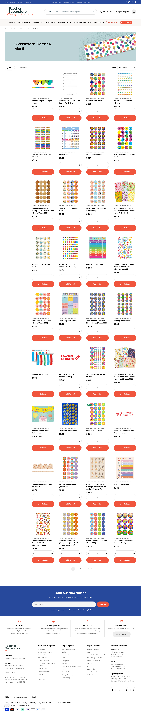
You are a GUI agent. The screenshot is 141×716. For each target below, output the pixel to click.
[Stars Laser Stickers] (97, 138)
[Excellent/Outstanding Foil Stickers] (43, 138)
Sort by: (114, 68)
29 (88, 569)
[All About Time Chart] (125, 468)
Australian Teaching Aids (40, 98)
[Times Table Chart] (70, 138)
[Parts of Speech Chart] (70, 304)
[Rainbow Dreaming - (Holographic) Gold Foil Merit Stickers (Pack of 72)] (70, 524)
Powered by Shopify (30, 697)
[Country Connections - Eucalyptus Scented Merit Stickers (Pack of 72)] (97, 468)
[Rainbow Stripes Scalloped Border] (43, 84)
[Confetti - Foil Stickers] (97, 84)
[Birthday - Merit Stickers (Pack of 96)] (70, 468)
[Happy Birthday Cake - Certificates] (43, 414)
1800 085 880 (19, 666)
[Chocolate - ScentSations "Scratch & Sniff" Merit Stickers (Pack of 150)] (43, 524)
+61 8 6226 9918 (19, 668)
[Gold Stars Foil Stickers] (70, 414)
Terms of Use (76, 610)
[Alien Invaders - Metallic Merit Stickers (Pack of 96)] (97, 304)
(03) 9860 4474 (121, 657)
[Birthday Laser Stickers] (125, 304)
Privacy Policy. (88, 610)
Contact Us (29, 2)
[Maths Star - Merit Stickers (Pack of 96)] (97, 524)
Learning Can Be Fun (38, 372)
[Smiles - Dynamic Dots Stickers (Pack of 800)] (70, 248)
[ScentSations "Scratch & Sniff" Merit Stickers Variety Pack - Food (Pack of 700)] (125, 358)
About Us (12, 2)
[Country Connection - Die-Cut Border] (43, 468)
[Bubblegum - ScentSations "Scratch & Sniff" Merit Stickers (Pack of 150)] (125, 248)
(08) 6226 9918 (120, 669)
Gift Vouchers (20, 2)
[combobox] (70, 12)
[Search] (94, 12)
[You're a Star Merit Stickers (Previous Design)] (125, 524)
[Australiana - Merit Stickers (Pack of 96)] (97, 191)
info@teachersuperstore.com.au (15, 658)
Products (15, 29)
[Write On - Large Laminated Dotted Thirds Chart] (70, 84)
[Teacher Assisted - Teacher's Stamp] (70, 358)
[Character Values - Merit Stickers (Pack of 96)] (43, 304)
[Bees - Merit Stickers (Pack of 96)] (70, 191)
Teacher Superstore (16, 697)
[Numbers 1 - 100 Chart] (97, 248)
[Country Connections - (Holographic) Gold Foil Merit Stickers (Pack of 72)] (43, 191)
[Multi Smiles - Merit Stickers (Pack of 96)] (125, 138)
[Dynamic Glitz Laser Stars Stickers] (125, 84)
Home (6, 2)
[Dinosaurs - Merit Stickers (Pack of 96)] (43, 248)
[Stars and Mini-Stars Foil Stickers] (97, 358)
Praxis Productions (66, 98)
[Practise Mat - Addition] (43, 358)
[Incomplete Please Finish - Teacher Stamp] (125, 414)
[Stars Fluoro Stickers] (97, 414)
